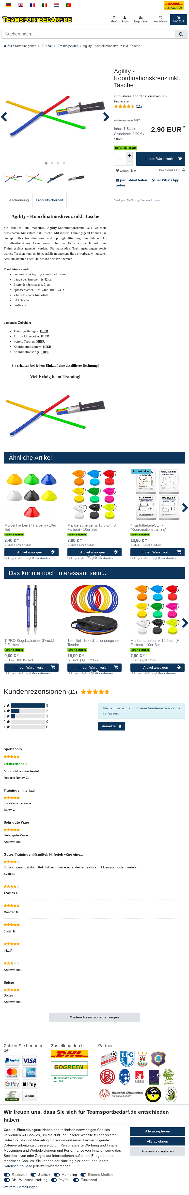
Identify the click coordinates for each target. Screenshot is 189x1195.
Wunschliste (127, 170)
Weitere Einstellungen (21, 1187)
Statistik (44, 1175)
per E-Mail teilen (133, 180)
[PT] (68, 5)
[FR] (33, 5)
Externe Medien (100, 1175)
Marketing (69, 1175)
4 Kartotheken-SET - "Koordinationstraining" (148, 527)
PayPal (64, 1180)
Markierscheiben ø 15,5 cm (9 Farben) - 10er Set (91, 527)
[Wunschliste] (160, 19)
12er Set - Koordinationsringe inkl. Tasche (94, 643)
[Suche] (181, 34)
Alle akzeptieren (157, 1131)
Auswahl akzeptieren (158, 1151)
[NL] (57, 5)
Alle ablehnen (157, 1141)
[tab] (18, 200)
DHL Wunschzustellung (29, 1180)
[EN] (21, 5)
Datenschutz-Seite (18, 1166)
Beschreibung (18, 200)
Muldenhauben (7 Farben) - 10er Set (30, 527)
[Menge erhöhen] (129, 155)
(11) (139, 106)
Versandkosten (150, 200)
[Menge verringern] (129, 162)
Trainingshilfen (68, 46)
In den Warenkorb (159, 159)
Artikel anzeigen (29, 552)
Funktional (89, 1180)
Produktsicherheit (49, 200)
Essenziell (19, 1175)
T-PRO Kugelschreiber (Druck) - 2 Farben (30, 643)
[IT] (45, 5)
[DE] (9, 5)
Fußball (46, 46)
